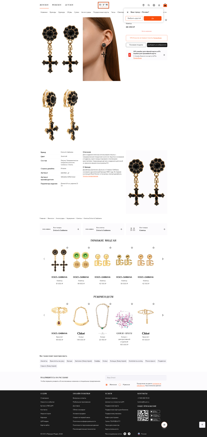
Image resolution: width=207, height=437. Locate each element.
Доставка (76, 406)
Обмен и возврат (79, 410)
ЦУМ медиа (44, 421)
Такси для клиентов (112, 425)
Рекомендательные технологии (84, 429)
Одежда (61, 12)
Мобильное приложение (81, 402)
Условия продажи (79, 413)
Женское (51, 218)
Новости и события (47, 402)
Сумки (76, 12)
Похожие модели (136, 45)
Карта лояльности (111, 429)
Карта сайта (45, 425)
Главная (42, 218)
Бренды (53, 12)
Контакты (44, 410)
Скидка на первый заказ (81, 417)
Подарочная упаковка (113, 413)
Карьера (44, 417)
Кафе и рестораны (111, 417)
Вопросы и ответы (79, 398)
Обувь (69, 12)
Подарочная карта (112, 406)
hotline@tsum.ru (143, 402)
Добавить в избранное (157, 45)
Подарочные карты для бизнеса (116, 410)
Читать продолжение (90, 176)
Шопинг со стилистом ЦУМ (114, 402)
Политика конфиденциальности (84, 421)
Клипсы (79, 218)
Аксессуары (86, 12)
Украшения (70, 218)
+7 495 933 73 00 (143, 398)
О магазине (45, 398)
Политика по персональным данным (86, 425)
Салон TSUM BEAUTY (112, 421)
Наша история (46, 413)
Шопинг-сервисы (111, 398)
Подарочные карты (101, 12)
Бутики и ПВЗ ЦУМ (47, 406)
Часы (113, 12)
